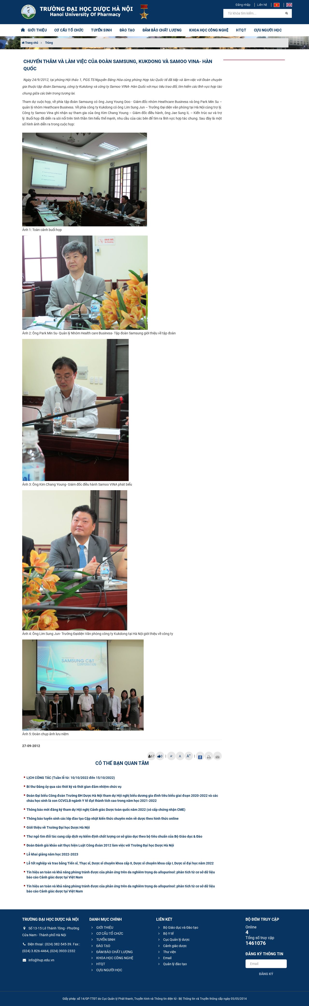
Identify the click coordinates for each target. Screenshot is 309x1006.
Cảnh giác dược (174, 946)
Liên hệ (262, 5)
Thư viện (169, 952)
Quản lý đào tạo (174, 964)
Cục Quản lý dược (176, 939)
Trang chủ (31, 42)
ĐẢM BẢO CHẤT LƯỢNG (114, 952)
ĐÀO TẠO (103, 946)
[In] (208, 756)
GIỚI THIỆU (104, 927)
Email (166, 958)
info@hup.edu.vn (41, 960)
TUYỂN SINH (101, 30)
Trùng (49, 42)
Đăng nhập (243, 5)
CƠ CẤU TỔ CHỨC (109, 933)
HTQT (100, 964)
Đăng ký (266, 974)
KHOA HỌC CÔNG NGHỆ (114, 958)
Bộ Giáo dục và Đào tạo (180, 927)
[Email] (217, 756)
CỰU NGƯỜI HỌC (109, 970)
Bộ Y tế (168, 933)
